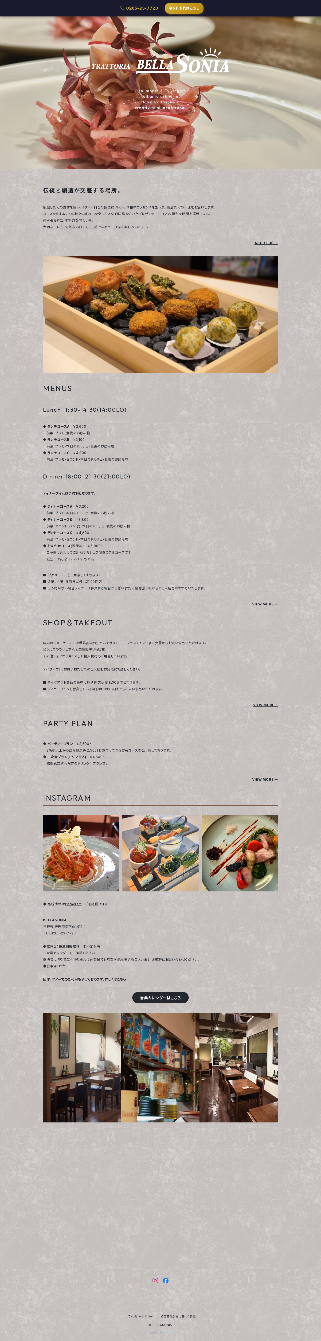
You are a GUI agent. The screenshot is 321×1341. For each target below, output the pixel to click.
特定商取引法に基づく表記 (178, 1316)
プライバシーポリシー (139, 1316)
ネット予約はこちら (184, 8)
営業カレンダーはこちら (160, 998)
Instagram (73, 904)
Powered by (155, 1332)
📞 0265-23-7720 (139, 8)
